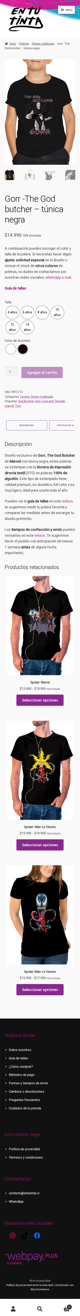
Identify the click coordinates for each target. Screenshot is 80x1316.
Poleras (24, 43)
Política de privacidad (24, 1149)
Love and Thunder (53, 401)
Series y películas (43, 43)
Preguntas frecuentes (24, 1100)
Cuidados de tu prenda (25, 1108)
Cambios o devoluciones (26, 1091)
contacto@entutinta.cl (24, 1193)
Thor (18, 405)
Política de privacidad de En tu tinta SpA (29, 1285)
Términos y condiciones (26, 1157)
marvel (9, 405)
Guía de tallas (15, 288)
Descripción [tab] (26, 425)
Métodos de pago (21, 1075)
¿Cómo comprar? (21, 1067)
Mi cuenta (13, 1309)
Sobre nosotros (20, 1050)
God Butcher (26, 401)
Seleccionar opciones (40, 700)
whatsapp (53, 277)
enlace (67, 501)
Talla (8, 302)
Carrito (61, 1305)
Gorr (38, 401)
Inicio (12, 43)
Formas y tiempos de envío (28, 1083)
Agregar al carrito (42, 372)
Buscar (40, 1309)
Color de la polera (17, 341)
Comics (25, 396)
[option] (12, 312)
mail (68, 277)
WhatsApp (16, 1202)
